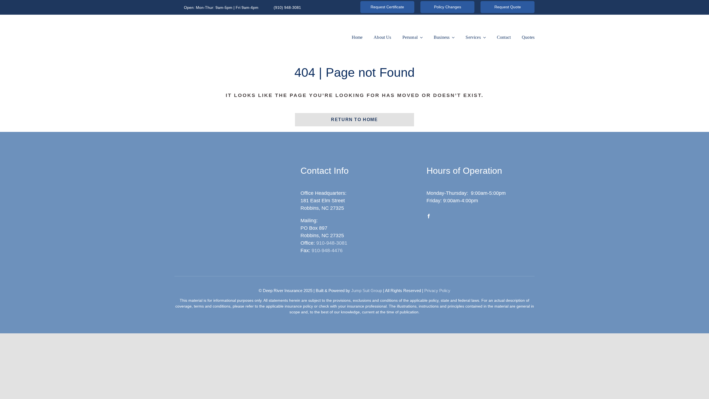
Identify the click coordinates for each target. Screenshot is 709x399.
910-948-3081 (331, 243)
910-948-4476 (327, 250)
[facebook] (429, 216)
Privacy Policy (437, 290)
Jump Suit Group (366, 290)
